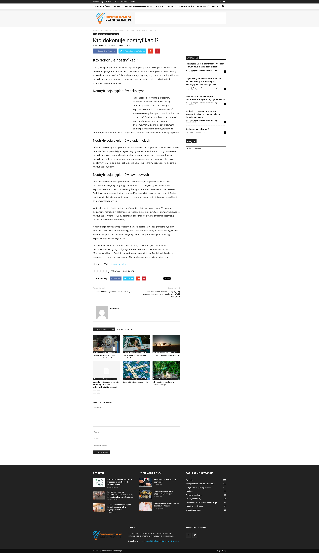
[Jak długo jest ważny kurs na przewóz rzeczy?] (166, 370)
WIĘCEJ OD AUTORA (125, 329)
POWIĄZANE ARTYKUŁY (104, 329)
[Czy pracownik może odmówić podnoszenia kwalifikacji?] (106, 344)
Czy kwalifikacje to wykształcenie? (136, 382)
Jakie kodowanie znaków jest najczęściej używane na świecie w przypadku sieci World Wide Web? (161, 294)
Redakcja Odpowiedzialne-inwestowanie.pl (202, 70)
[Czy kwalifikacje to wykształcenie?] (136, 370)
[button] (223, 6)
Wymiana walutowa (193, 495)
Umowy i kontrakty (193, 499)
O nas (117, 2)
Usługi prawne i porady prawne (198, 487)
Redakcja (100, 45)
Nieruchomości (186, 6)
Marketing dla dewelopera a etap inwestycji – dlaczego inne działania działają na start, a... (203, 114)
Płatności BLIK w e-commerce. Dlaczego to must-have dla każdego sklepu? (119, 481)
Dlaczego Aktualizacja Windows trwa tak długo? (112, 291)
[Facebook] (220, 1)
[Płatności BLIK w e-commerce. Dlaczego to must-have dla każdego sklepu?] (99, 482)
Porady (159, 6)
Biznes (117, 6)
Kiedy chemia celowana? (197, 129)
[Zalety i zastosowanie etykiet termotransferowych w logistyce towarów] (99, 507)
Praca (215, 6)
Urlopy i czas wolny (193, 510)
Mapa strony (221, 551)
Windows (189, 491)
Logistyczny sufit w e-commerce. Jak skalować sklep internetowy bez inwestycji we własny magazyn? (203, 81)
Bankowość (203, 6)
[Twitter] (224, 1)
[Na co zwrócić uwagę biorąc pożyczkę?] (145, 482)
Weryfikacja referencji (194, 506)
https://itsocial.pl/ (118, 264)
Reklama (124, 2)
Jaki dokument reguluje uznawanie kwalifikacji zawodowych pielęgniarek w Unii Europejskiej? (106, 384)
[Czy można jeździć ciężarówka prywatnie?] (136, 344)
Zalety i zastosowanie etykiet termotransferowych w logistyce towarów (119, 507)
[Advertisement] (180, 18)
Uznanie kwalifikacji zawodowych (109, 34)
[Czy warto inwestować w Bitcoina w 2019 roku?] (145, 494)
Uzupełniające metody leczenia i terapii (201, 502)
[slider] (100, 271)
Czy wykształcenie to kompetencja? (166, 355)
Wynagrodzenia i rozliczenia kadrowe (200, 484)
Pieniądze (171, 6)
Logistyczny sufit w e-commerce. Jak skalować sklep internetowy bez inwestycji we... (120, 494)
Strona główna (103, 6)
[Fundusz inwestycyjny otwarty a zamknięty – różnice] (145, 506)
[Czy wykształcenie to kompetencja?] (166, 344)
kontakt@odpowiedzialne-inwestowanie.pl (163, 541)
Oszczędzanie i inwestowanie (138, 6)
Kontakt (132, 2)
